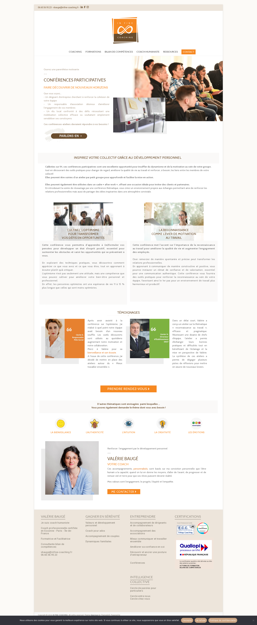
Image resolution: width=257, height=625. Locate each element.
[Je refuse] (253, 620)
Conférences (137, 562)
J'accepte (187, 620)
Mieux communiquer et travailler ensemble (148, 540)
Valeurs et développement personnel (100, 524)
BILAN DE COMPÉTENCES (119, 51)
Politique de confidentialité (223, 620)
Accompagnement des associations (143, 532)
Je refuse (200, 620)
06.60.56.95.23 (49, 554)
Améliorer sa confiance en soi (147, 546)
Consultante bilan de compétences (52, 545)
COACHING (75, 51)
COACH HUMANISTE (148, 51)
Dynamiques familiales (99, 541)
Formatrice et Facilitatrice (55, 538)
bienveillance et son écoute (102, 352)
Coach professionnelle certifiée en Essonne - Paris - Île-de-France (59, 531)
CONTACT (188, 51)
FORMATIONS (93, 51)
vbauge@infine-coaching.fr (66, 7)
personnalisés (141, 468)
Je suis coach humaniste (55, 522)
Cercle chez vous (140, 598)
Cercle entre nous (140, 596)
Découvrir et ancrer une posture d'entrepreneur (148, 553)
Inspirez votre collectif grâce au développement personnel (127, 158)
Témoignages (128, 312)
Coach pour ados (95, 530)
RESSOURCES (170, 51)
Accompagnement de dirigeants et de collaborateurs (148, 524)
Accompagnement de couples (102, 536)
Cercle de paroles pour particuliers (143, 589)
